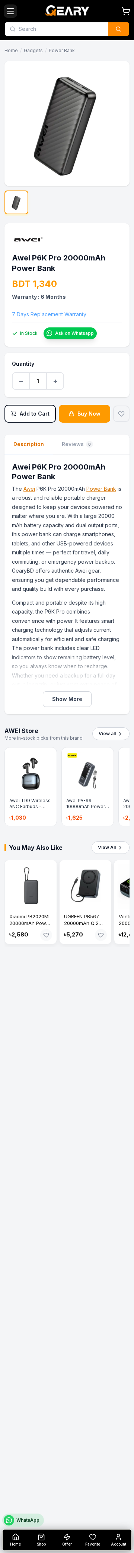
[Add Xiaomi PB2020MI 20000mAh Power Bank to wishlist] (46, 935)
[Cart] (125, 11)
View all (107, 733)
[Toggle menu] (10, 11)
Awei (29, 489)
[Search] (118, 29)
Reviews (76, 444)
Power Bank (101, 489)
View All (107, 847)
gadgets (33, 50)
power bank (62, 50)
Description (28, 444)
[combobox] (61, 29)
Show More (67, 699)
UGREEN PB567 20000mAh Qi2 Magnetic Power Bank (83, 926)
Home (11, 50)
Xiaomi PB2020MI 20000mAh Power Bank (30, 923)
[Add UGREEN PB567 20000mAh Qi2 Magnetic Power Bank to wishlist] (101, 935)
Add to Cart (35, 413)
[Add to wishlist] (121, 414)
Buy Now (88, 413)
